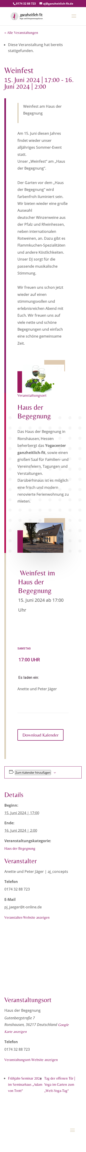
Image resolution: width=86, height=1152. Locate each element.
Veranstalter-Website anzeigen (27, 917)
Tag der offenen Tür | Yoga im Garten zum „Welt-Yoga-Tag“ (59, 1084)
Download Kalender (40, 734)
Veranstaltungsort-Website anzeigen (31, 1060)
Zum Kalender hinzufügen (32, 772)
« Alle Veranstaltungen (21, 32)
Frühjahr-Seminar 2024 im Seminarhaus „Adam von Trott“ (25, 1084)
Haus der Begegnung (19, 848)
